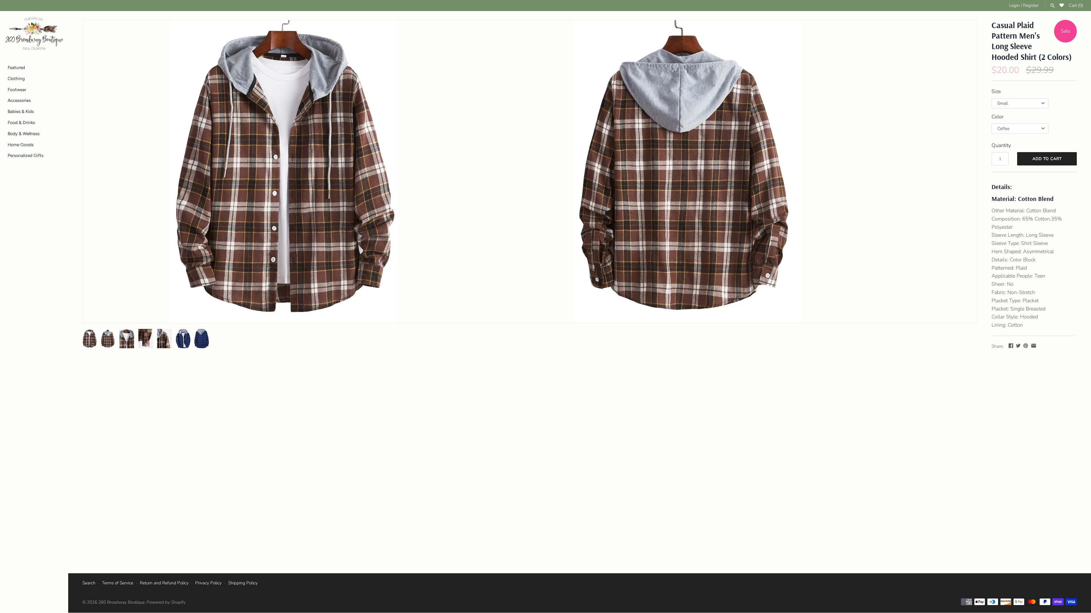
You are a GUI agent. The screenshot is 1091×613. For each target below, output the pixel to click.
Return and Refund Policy (164, 583)
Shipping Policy (243, 583)
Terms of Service (117, 583)
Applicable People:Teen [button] (1018, 275)
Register (1031, 5)
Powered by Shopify (166, 602)
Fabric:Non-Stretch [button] (1013, 292)
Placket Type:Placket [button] (1015, 300)
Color (997, 116)
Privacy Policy (208, 583)
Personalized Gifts (25, 155)
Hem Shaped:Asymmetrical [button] (1023, 251)
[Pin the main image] (1025, 345)
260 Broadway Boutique (121, 602)
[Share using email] (1033, 345)
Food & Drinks (21, 122)
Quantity (1001, 145)
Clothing (16, 78)
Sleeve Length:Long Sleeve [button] (1022, 235)
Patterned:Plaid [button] (1009, 267)
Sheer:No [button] (1002, 284)
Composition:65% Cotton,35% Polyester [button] (1027, 222)
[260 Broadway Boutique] (34, 33)
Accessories (19, 100)
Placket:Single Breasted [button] (1019, 308)
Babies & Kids (21, 111)
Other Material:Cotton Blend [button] (1024, 210)
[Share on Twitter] (1018, 345)
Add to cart (1047, 158)
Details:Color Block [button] (1014, 259)
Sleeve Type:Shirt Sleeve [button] (1020, 243)
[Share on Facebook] (1011, 345)
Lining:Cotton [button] (1007, 325)
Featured (16, 67)
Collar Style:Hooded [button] (1015, 316)
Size (996, 91)
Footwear (17, 89)
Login (1014, 5)
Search (88, 583)
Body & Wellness (23, 133)
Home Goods (21, 144)
